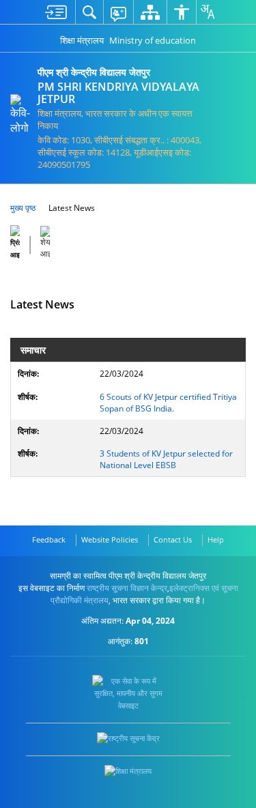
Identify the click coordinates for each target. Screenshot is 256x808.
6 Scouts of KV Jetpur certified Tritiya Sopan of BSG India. (168, 402)
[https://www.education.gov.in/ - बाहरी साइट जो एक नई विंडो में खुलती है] (128, 771)
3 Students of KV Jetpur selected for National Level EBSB (166, 459)
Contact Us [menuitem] (173, 539)
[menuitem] (56, 12)
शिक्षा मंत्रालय (82, 40)
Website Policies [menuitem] (109, 539)
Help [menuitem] (216, 539)
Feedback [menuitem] (49, 539)
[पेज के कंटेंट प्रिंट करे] (16, 242)
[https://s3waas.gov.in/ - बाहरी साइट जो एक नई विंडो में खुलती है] (128, 693)
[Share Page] (45, 243)
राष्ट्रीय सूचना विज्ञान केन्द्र (127, 588)
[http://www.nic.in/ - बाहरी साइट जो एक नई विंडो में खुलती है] (128, 738)
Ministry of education (152, 40)
